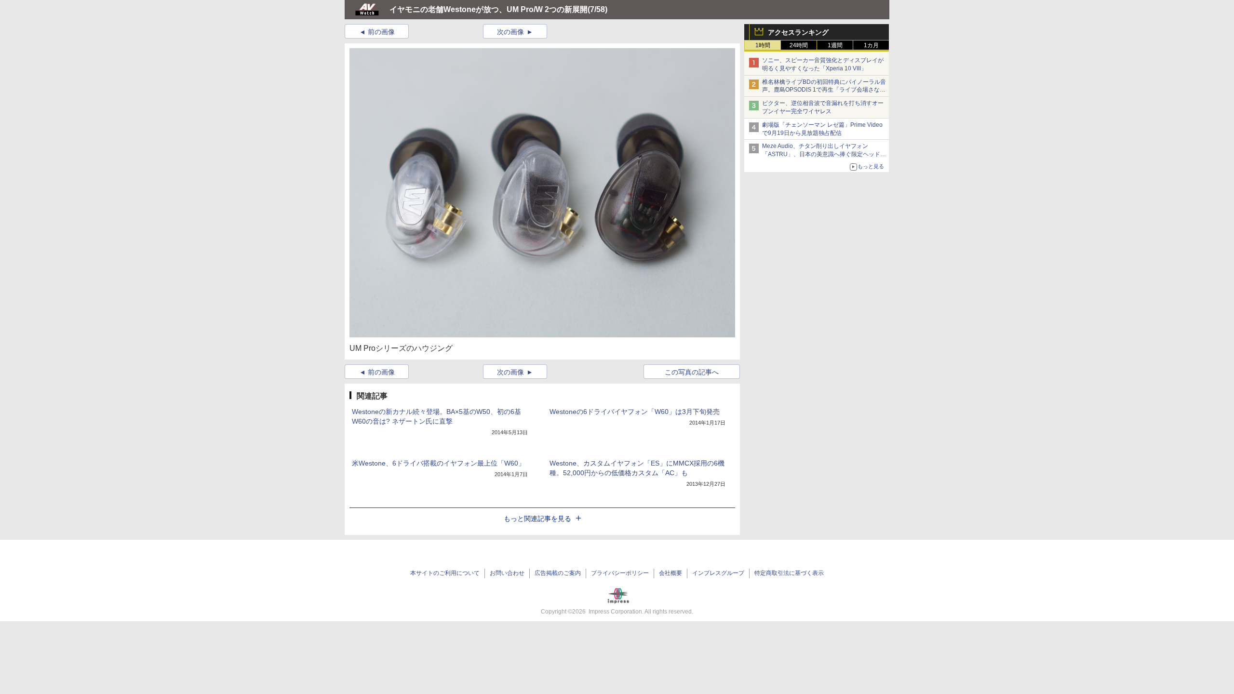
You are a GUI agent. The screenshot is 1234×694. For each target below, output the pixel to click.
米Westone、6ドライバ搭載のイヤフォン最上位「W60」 (438, 463)
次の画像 (510, 32)
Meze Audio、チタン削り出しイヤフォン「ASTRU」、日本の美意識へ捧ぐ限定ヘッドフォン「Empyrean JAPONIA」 (824, 154)
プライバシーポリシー (620, 573)
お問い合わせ (507, 573)
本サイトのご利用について (445, 573)
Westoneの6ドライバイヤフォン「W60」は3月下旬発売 (635, 411)
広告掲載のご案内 (558, 573)
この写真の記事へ (692, 372)
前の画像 (381, 32)
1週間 (835, 45)
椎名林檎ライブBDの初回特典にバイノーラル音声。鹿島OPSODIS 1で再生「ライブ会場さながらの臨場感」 (824, 90)
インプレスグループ (718, 573)
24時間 (799, 45)
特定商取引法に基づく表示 (789, 573)
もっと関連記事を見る (537, 518)
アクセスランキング (798, 32)
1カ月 (871, 45)
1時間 (762, 45)
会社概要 (670, 573)
